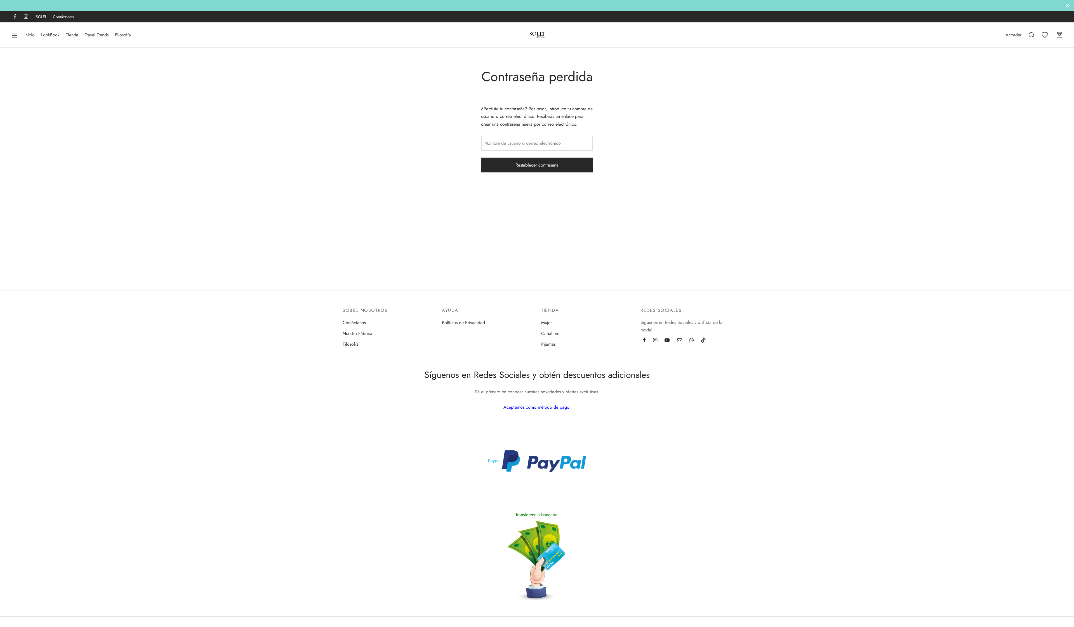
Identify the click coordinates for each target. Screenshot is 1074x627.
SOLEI (41, 17)
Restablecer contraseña (537, 165)
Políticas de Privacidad (463, 322)
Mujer (546, 322)
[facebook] (15, 17)
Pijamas (548, 344)
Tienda (72, 35)
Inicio (29, 35)
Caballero (550, 333)
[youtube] (667, 341)
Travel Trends (97, 35)
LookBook (50, 35)
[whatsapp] (691, 341)
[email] (679, 341)
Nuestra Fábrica (357, 333)
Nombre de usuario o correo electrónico (522, 143)
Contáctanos (63, 17)
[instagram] (26, 17)
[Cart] (1059, 35)
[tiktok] (703, 341)
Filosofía (123, 35)
